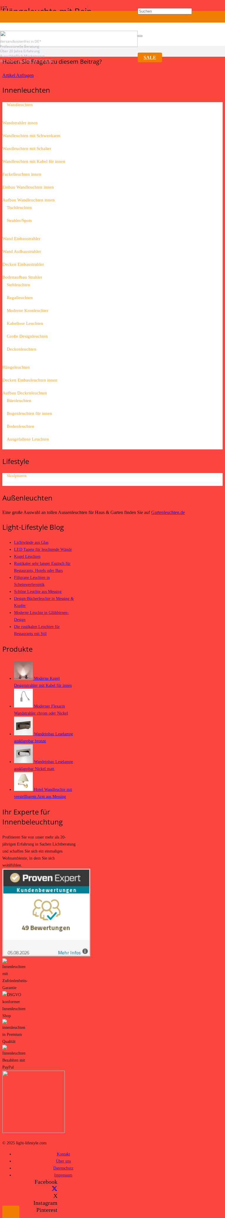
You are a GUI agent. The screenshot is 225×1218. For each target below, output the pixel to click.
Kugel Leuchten (27, 556)
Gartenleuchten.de (168, 512)
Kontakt (63, 1154)
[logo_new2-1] (69, 45)
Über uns (63, 1161)
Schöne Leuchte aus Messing (38, 591)
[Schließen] (140, 36)
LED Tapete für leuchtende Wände (43, 549)
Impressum (63, 1175)
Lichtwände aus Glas (31, 542)
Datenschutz (63, 1168)
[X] (54, 1189)
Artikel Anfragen (18, 75)
